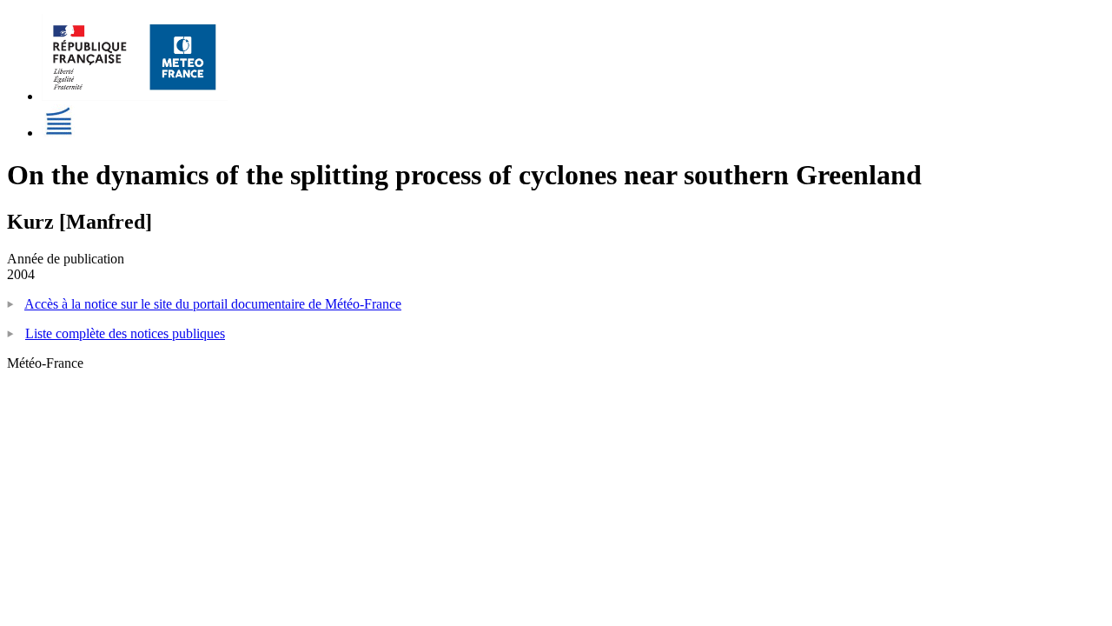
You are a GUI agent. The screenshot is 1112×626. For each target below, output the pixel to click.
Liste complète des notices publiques (125, 333)
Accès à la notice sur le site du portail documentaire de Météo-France (212, 303)
